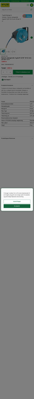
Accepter (17, 206)
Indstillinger (17, 201)
